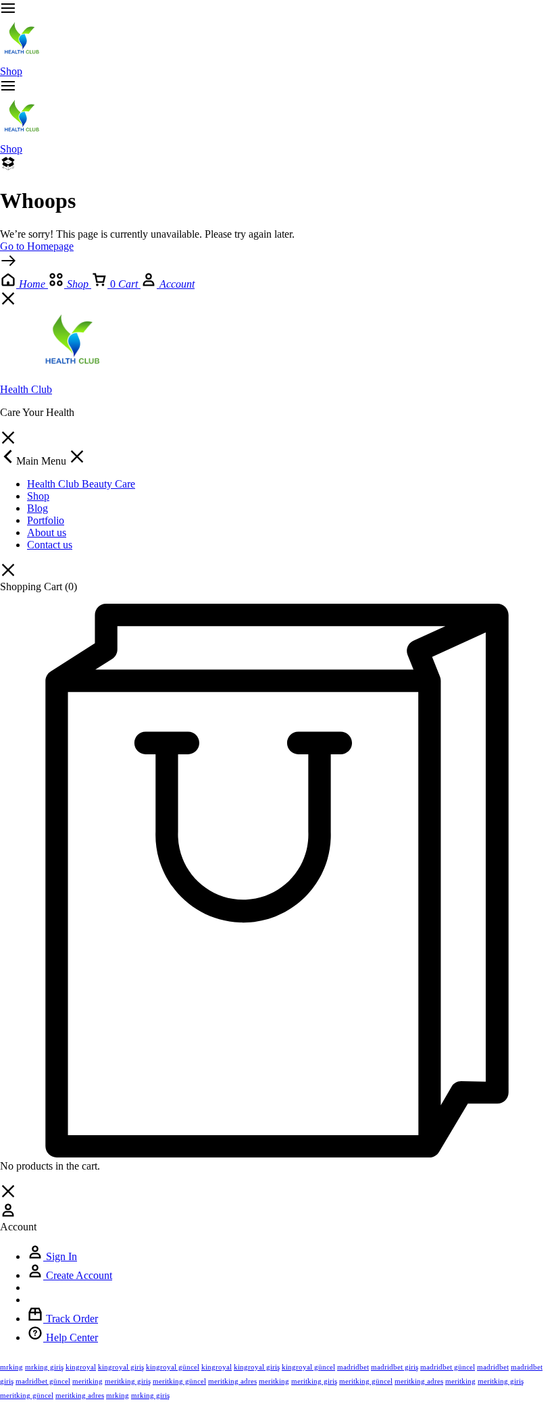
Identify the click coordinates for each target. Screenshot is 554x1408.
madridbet (353, 1367)
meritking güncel (179, 1381)
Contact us (49, 544)
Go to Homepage (37, 246)
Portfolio (45, 520)
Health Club (26, 389)
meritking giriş (128, 1381)
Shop (11, 71)
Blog (37, 508)
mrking (11, 1367)
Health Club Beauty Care (81, 484)
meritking (87, 1381)
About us (46, 532)
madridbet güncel (447, 1367)
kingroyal (81, 1367)
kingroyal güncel (172, 1367)
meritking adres (232, 1381)
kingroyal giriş (121, 1367)
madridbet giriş (394, 1367)
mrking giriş (44, 1367)
